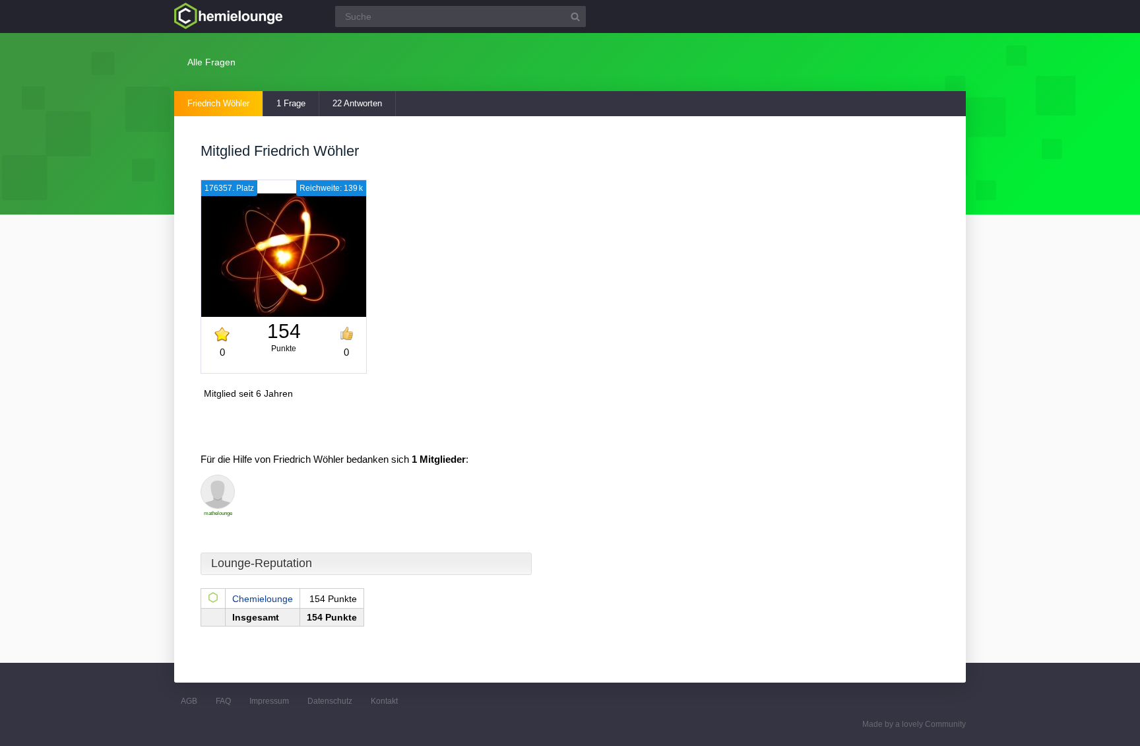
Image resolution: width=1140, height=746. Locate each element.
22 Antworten (357, 103)
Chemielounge (262, 598)
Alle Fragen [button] (211, 62)
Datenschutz (329, 701)
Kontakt (384, 701)
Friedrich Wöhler (218, 103)
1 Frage (290, 103)
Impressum (269, 701)
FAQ (223, 701)
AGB (189, 701)
